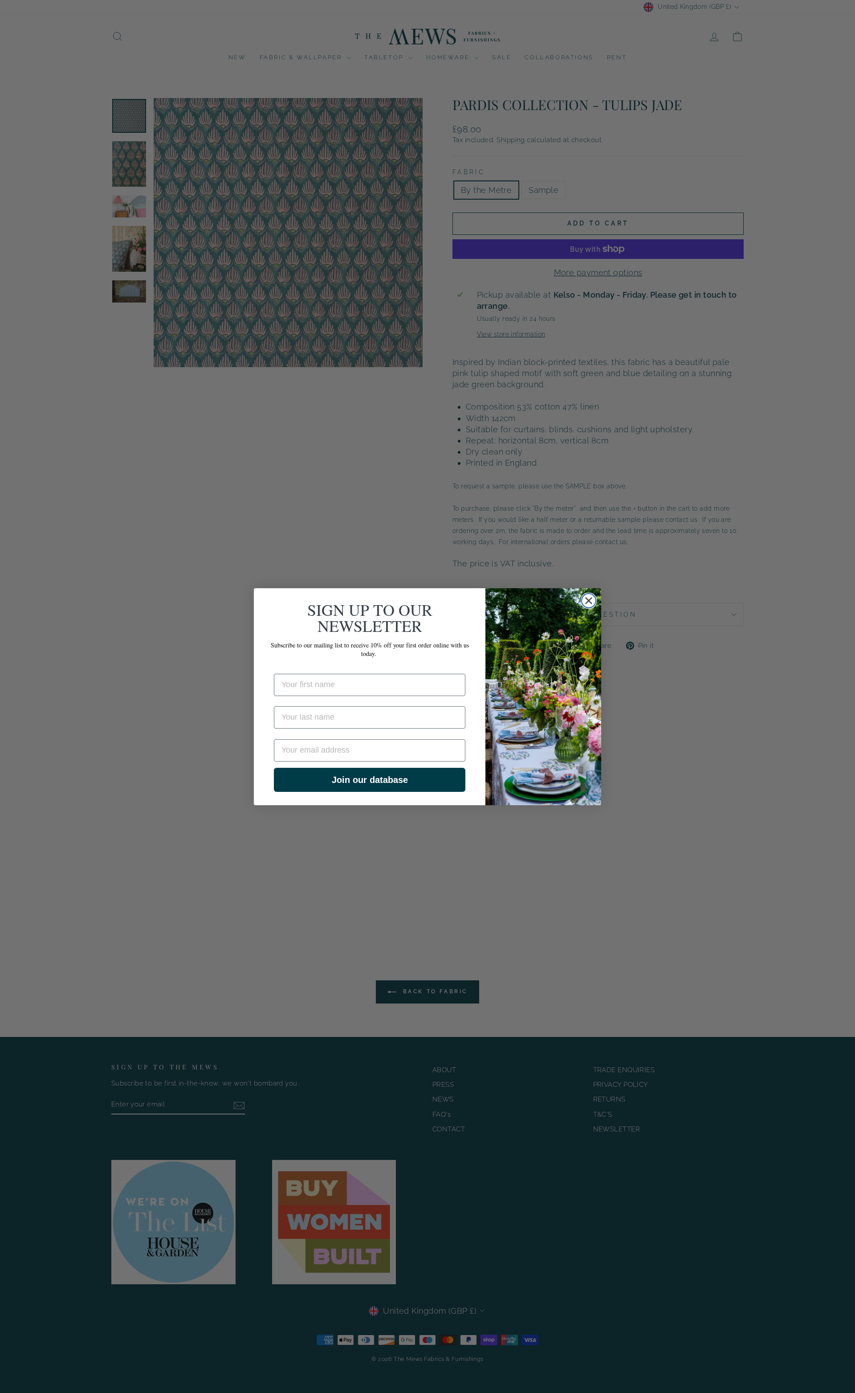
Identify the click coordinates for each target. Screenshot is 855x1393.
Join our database (370, 780)
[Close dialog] (589, 601)
